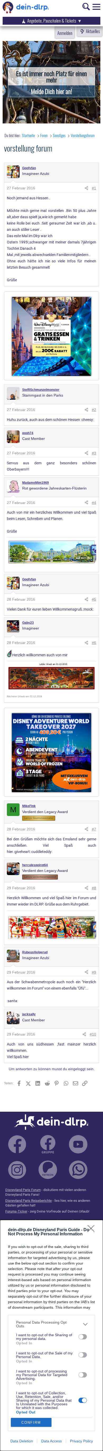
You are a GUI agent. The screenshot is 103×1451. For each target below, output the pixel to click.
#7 (94, 829)
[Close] (93, 1230)
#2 (94, 410)
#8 (94, 888)
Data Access (51, 1441)
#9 (94, 972)
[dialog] (51, 1335)
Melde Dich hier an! (51, 91)
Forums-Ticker (16, 1211)
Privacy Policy (81, 1441)
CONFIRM (31, 1422)
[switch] (82, 1336)
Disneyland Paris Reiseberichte (28, 1201)
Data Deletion (21, 1441)
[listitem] (51, 1324)
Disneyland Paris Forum (23, 1190)
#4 (94, 503)
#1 (94, 188)
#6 (94, 643)
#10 (93, 1034)
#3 (94, 453)
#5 (94, 599)
